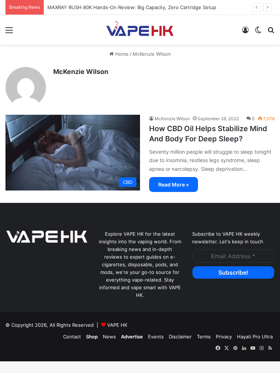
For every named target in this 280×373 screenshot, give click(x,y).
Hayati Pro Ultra (255, 336)
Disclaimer (180, 336)
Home (121, 54)
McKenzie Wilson (80, 71)
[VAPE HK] (140, 30)
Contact (72, 336)
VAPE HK (117, 325)
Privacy (224, 336)
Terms (204, 336)
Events (156, 336)
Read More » (173, 184)
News (109, 336)
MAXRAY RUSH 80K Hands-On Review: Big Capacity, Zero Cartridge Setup (131, 7)
